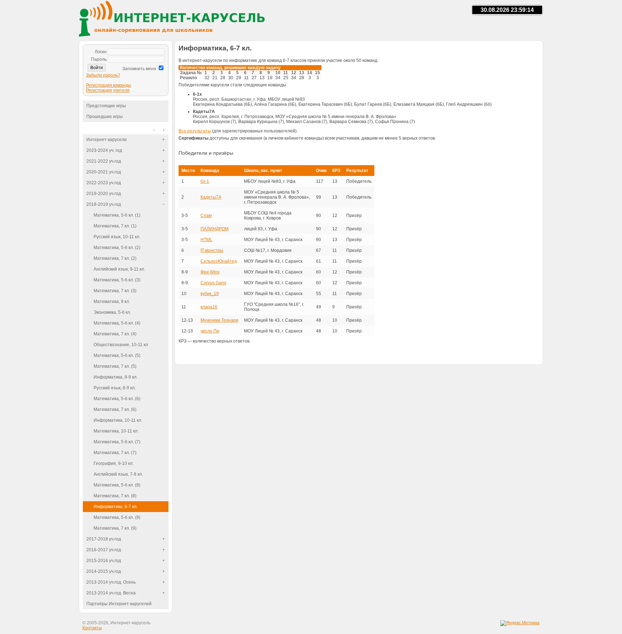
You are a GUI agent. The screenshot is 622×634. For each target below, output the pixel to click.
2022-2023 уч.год (103, 182)
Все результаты (195, 130)
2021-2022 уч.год (103, 161)
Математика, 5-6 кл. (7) (117, 441)
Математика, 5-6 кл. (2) (117, 247)
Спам (206, 215)
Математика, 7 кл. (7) (115, 452)
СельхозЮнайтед (218, 261)
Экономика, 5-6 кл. (112, 312)
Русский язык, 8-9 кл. (115, 387)
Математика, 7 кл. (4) (115, 333)
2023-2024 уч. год (104, 150)
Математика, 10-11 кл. (116, 431)
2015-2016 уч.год (103, 560)
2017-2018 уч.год (103, 539)
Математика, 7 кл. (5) (115, 366)
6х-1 (204, 181)
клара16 (208, 306)
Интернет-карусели (106, 139)
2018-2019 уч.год (103, 204)
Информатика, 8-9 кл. (116, 377)
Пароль (99, 59)
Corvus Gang (213, 282)
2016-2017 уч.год (103, 549)
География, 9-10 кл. (114, 463)
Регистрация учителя (108, 90)
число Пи (209, 331)
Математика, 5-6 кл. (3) (117, 279)
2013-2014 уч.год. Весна (111, 592)
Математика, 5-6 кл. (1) (117, 215)
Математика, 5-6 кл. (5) (117, 355)
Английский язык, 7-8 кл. (118, 474)
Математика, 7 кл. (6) (115, 409)
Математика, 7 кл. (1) (115, 225)
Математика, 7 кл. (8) (115, 495)
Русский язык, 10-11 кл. (117, 236)
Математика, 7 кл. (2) (115, 258)
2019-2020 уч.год (103, 193)
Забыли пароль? (103, 75)
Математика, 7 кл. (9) (115, 528)
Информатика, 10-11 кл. (118, 420)
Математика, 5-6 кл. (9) (117, 517)
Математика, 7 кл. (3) (115, 290)
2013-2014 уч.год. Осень (111, 582)
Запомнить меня (139, 68)
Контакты (92, 627)
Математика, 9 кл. (112, 301)
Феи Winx (210, 272)
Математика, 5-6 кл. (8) (117, 485)
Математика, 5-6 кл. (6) (117, 398)
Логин (101, 51)
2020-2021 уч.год (103, 172)
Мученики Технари (219, 320)
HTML (206, 239)
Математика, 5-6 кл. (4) (117, 323)
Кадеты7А (210, 197)
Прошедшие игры (104, 116)
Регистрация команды (108, 85)
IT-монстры (211, 250)
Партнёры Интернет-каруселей (119, 603)
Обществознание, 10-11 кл (121, 344)
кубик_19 (209, 293)
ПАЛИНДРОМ (214, 228)
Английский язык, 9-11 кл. (119, 269)
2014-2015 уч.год (103, 571)
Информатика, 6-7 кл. (116, 506)
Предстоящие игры (106, 105)
